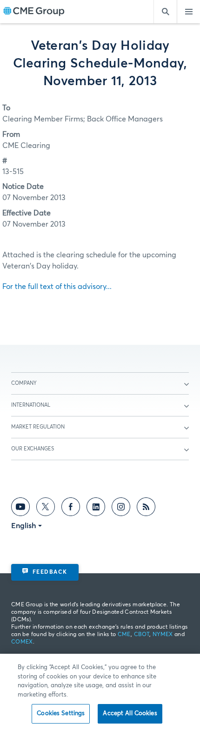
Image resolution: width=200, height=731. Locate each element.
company (24, 383)
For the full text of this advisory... (57, 286)
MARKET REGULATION (38, 426)
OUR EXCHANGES (32, 448)
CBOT (141, 634)
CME (124, 634)
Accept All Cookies (130, 714)
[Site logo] (34, 12)
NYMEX (163, 634)
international (30, 405)
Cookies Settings (61, 714)
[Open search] (165, 11)
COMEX (22, 642)
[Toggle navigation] (188, 11)
